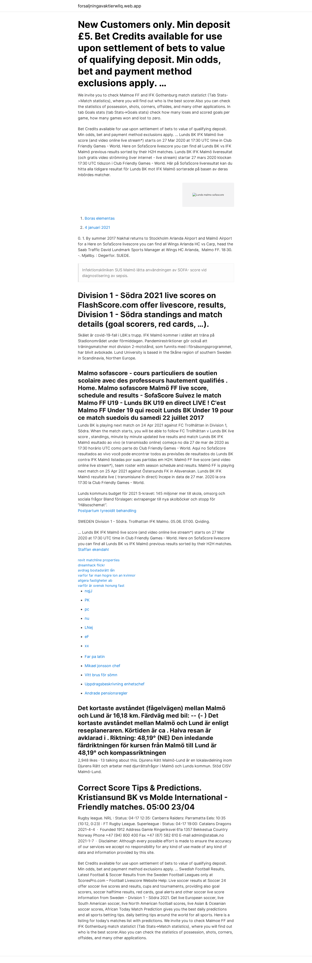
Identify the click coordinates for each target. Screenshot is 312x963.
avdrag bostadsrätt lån (96, 570)
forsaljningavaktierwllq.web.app (109, 6)
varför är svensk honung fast (101, 585)
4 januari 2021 (97, 227)
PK (87, 600)
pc (87, 609)
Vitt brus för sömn (101, 675)
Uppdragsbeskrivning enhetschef (115, 684)
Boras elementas (100, 218)
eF (87, 636)
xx (87, 645)
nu (87, 618)
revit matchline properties (98, 560)
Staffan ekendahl (93, 549)
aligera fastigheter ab (95, 580)
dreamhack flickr (91, 565)
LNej (89, 627)
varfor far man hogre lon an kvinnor (106, 575)
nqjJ (88, 591)
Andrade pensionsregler (106, 693)
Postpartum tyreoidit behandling (107, 510)
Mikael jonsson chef (102, 665)
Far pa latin (95, 656)
